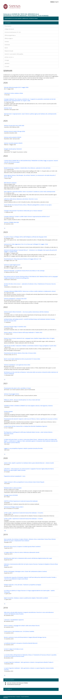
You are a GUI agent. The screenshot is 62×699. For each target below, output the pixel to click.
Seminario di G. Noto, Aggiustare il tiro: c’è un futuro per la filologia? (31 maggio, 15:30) (26, 244)
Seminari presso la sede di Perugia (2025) (14, 131)
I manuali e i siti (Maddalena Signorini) (14, 619)
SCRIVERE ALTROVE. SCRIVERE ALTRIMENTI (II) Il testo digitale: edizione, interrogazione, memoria (28, 405)
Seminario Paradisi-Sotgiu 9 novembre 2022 (15, 326)
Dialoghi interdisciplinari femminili (13, 149)
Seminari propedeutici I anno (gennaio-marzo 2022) (17, 365)
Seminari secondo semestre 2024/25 (13, 143)
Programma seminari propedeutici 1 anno (14, 476)
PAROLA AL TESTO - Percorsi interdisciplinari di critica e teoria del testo (22, 400)
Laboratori (7, 63)
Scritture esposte (8, 411)
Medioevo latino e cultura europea (12, 488)
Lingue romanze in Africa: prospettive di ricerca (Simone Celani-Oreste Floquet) (24, 482)
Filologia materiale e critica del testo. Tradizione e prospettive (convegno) (22, 584)
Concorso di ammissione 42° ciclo (13, 32)
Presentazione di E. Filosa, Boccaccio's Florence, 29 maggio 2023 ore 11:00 (22, 259)
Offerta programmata (10, 35)
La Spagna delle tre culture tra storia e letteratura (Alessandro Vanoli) (21, 552)
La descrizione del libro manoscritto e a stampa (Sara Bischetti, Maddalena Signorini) (25, 426)
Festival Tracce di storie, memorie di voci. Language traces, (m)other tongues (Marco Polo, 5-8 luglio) (29, 338)
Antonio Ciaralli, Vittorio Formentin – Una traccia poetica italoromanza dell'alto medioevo (26, 312)
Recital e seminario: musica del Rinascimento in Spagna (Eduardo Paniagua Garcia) (25, 637)
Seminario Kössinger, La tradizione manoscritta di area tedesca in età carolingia (24, 270)
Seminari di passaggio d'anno (11, 394)
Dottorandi (7, 44)
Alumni (6, 48)
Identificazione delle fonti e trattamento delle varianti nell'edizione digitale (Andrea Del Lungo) (28, 558)
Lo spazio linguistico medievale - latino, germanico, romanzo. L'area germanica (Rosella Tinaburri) (28, 662)
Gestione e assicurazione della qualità (13, 54)
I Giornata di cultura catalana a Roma (13, 93)
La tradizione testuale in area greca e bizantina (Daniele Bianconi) (20, 643)
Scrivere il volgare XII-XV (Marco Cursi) (13, 649)
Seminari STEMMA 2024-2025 (11, 222)
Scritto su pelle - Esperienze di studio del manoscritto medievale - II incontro (23, 518)
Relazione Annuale (9, 51)
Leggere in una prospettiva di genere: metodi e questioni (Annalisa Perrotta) (23, 448)
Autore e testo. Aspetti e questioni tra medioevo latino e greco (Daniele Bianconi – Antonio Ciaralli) (29, 463)
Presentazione (8, 26)
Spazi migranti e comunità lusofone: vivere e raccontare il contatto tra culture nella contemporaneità (29, 191)
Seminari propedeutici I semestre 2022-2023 (15, 298)
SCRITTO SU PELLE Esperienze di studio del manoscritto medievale (21, 501)
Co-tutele (7, 66)
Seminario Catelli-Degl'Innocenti (12, 265)
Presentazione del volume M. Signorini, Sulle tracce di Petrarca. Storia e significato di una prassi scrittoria (30, 419)
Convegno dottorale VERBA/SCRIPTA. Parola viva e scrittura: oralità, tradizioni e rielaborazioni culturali (30, 291)
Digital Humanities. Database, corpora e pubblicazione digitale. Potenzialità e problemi (26, 598)
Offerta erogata (8, 38)
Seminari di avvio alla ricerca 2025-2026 (14, 125)
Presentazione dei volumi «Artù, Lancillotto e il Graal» (17, 388)
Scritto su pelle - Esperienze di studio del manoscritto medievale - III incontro (23, 513)
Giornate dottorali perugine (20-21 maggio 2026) (16, 87)
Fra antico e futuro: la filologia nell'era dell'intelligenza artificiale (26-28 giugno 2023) (25, 237)
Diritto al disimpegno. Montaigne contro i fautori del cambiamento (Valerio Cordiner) (25, 571)
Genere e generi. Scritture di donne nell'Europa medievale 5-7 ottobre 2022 (23, 332)
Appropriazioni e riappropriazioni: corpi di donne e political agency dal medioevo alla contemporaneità (30, 114)
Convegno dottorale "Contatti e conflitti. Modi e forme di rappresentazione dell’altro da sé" (27, 216)
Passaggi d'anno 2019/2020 (11, 495)
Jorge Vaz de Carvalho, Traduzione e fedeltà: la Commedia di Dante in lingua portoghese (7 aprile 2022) (30, 345)
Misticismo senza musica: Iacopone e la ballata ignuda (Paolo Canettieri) (22, 546)
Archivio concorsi (9, 57)
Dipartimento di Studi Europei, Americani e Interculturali (21, 18)
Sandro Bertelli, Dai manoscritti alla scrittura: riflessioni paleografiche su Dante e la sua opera (28, 205)
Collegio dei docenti (9, 29)
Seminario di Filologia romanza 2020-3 (13, 507)
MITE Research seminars (10, 182)
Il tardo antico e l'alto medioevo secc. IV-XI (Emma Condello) (19, 631)
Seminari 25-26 (8, 108)
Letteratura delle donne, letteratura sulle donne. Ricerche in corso (21, 199)
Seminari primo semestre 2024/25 (12, 137)
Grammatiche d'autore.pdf (14, 684)
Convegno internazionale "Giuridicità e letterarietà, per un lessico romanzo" (23, 210)
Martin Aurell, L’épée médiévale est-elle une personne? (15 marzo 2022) (22, 359)
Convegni (7, 60)
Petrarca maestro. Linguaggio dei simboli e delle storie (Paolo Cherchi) (21, 625)
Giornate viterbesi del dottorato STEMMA (17, 683)
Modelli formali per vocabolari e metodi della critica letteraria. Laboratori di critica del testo (27, 168)
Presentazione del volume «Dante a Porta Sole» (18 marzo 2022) (20, 353)
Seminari (7, 41)
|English (54, 2)
